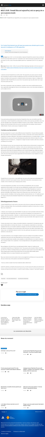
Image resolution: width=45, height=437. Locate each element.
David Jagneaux (8, 50)
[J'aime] (5, 353)
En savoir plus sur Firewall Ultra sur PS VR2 (27, 294)
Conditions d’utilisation (6, 431)
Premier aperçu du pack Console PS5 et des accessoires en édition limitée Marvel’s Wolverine (11, 368)
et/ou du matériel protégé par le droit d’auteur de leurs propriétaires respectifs (22, 425)
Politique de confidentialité (19, 431)
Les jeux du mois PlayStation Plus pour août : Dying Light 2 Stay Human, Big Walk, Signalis (32, 351)
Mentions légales (4, 433)
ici (39, 136)
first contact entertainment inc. (12, 278)
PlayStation (7, 5)
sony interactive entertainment (23, 278)
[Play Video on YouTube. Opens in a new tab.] (42, 115)
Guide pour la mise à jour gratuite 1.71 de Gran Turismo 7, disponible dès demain (32, 387)
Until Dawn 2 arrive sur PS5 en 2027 (8, 350)
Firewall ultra (3, 278)
